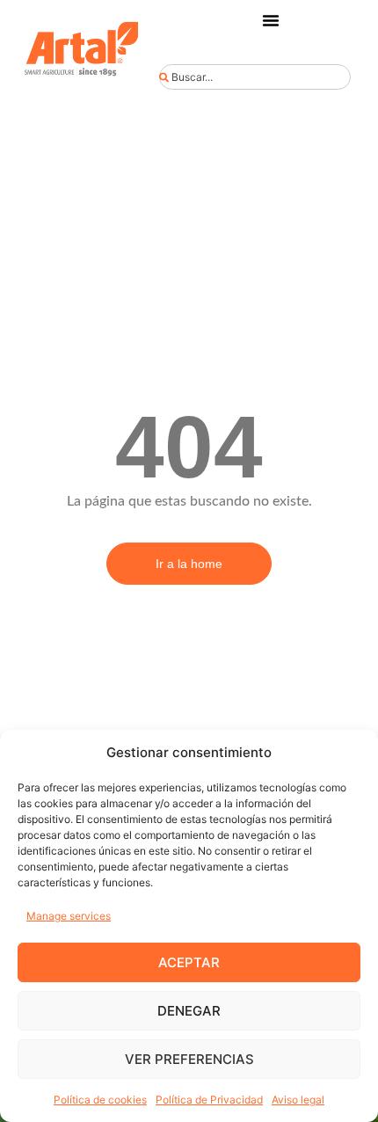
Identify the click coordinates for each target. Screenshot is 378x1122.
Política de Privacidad (209, 1099)
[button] (271, 20)
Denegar (189, 1010)
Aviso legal (298, 1099)
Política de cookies (100, 1099)
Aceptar (189, 962)
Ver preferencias (189, 1059)
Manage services (68, 915)
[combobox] (254, 77)
